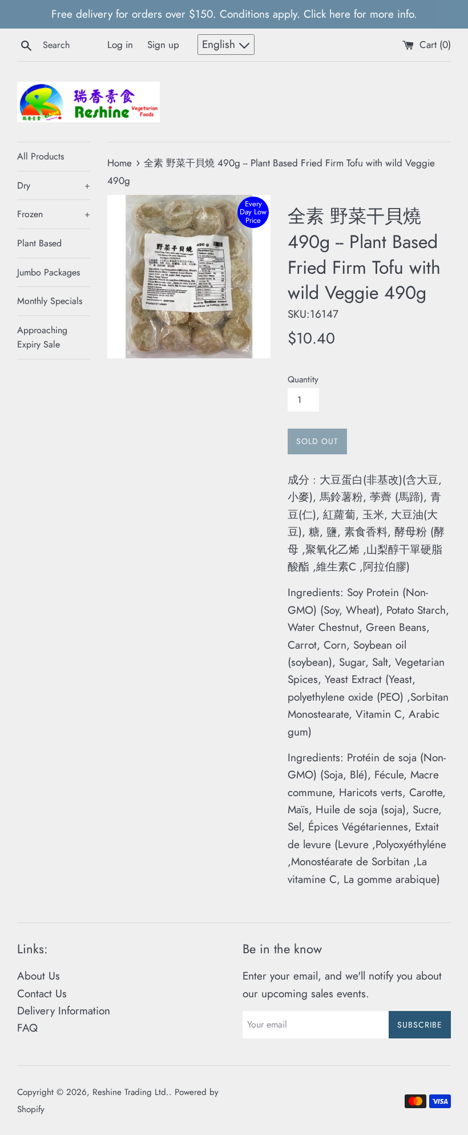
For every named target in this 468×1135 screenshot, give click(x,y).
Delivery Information (63, 1010)
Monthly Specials (49, 300)
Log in (120, 44)
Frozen (53, 214)
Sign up (163, 44)
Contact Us (42, 993)
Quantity (303, 379)
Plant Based (39, 243)
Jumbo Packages (48, 272)
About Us (38, 976)
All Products (40, 156)
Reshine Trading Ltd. (130, 1092)
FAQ (27, 1028)
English (220, 44)
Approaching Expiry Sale (42, 337)
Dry (53, 185)
